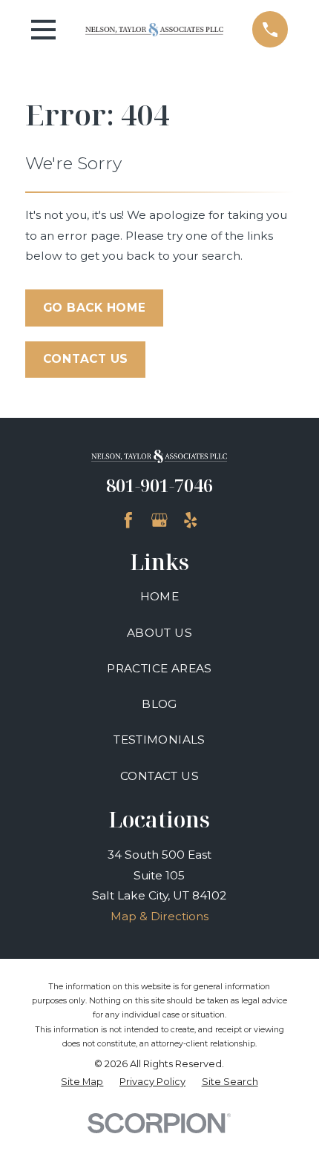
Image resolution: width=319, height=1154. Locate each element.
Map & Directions (159, 916)
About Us (159, 633)
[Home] (154, 29)
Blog (159, 704)
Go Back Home (94, 308)
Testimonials (159, 739)
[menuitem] (82, 1081)
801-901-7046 (159, 485)
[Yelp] (190, 520)
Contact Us (86, 359)
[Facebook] (128, 520)
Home (160, 596)
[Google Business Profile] (159, 520)
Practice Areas (159, 668)
